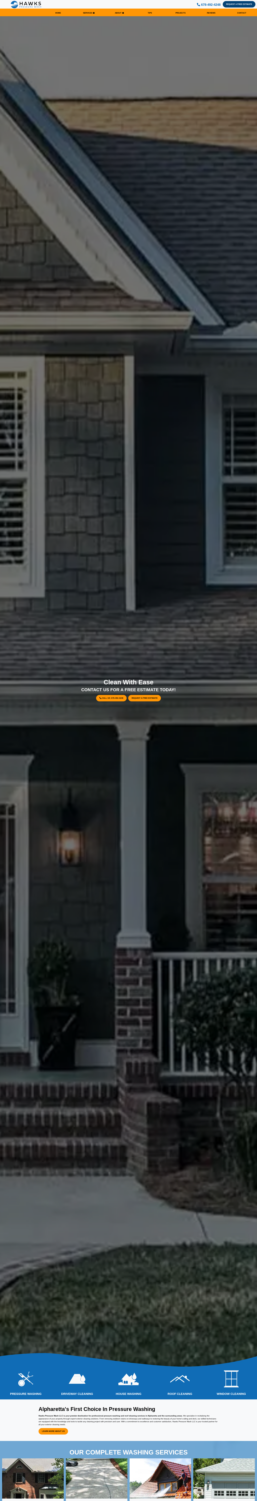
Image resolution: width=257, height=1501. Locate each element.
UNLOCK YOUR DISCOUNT (128, 761)
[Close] (179, 730)
